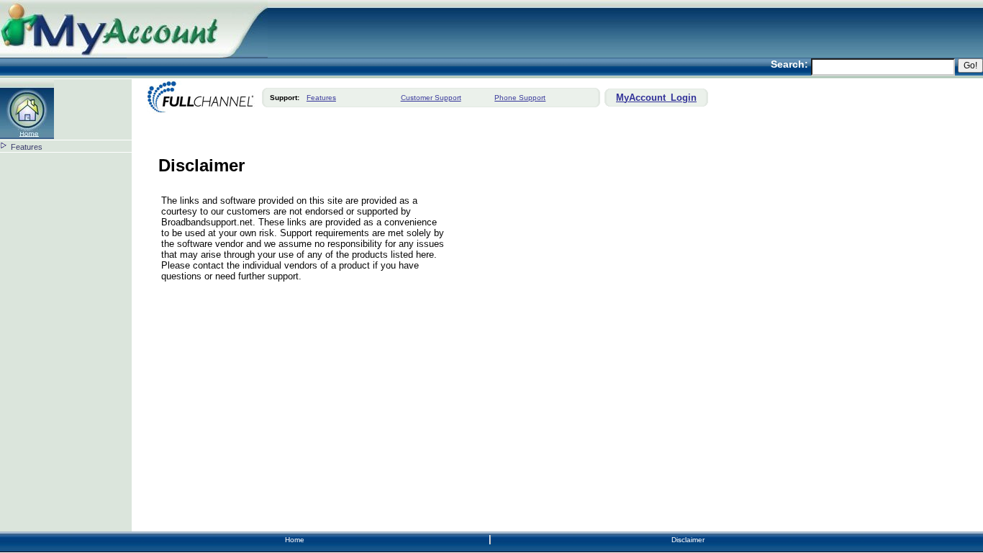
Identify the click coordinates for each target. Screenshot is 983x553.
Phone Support (519, 98)
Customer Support (431, 98)
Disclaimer (688, 540)
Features (26, 147)
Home (294, 540)
